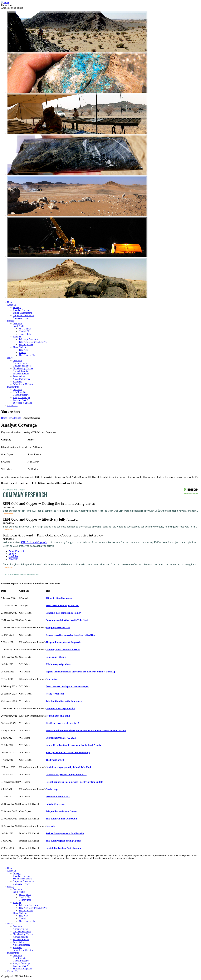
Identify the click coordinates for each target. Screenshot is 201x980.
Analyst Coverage (21, 397)
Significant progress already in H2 (62, 723)
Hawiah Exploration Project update (63, 848)
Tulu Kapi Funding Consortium (61, 818)
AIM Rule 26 (19, 392)
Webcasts (17, 381)
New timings (52, 679)
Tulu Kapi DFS (26, 344)
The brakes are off (55, 760)
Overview (17, 323)
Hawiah (22, 352)
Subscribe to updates (22, 402)
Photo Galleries (20, 347)
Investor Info (13, 387)
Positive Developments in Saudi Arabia (65, 833)
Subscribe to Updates (23, 384)
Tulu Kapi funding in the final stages (64, 701)
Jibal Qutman (25, 328)
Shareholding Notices (23, 368)
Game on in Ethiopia (56, 657)
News (10, 358)
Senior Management (22, 313)
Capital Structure (21, 395)
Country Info (25, 334)
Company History (21, 318)
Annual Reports (20, 371)
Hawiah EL (24, 331)
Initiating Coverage (55, 804)
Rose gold (50, 826)
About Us (11, 305)
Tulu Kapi (23, 350)
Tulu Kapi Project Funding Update (63, 840)
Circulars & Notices (22, 365)
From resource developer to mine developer (67, 686)
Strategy (17, 307)
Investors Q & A (20, 400)
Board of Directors (21, 310)
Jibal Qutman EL (27, 355)
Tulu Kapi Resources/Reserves (33, 342)
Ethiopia (17, 336)
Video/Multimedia (21, 379)
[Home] (5, 2)
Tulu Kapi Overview (28, 339)
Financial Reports (21, 373)
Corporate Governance (23, 315)
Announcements (20, 363)
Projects (10, 320)
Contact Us (12, 405)
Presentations (19, 376)
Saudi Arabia (19, 326)
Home (10, 302)
